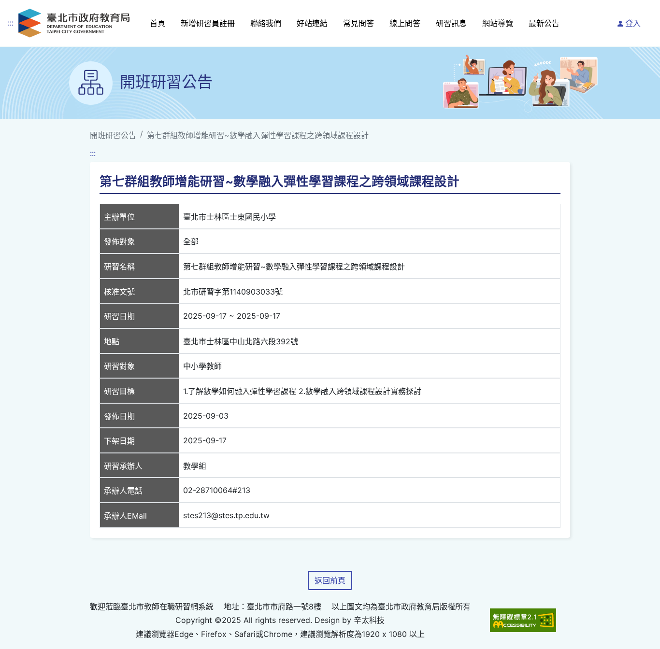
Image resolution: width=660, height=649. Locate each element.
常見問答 (358, 23)
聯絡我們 (265, 23)
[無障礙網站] (522, 620)
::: (11, 23)
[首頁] (74, 23)
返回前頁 (330, 580)
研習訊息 (451, 23)
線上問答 (404, 23)
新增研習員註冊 (208, 23)
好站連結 (312, 23)
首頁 (157, 23)
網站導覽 (497, 23)
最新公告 (544, 23)
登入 (633, 23)
